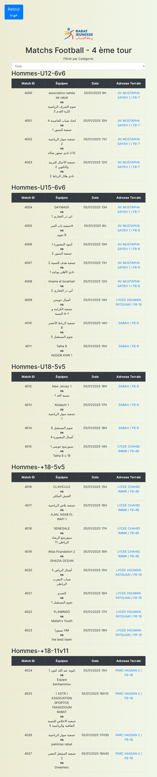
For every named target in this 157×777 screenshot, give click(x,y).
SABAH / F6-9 (129, 323)
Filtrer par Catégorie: (78, 59)
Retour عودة (14, 12)
